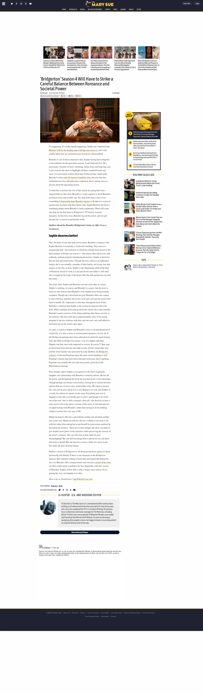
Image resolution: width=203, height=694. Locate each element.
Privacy (82, 613)
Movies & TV (73, 9)
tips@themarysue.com (82, 479)
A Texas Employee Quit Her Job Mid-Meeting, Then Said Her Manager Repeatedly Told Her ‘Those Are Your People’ (149, 235)
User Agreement (116, 613)
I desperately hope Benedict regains (74, 201)
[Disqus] (80, 570)
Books (82, 9)
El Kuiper (45, 93)
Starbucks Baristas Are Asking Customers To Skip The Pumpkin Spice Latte (147, 194)
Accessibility (105, 613)
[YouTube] (30, 5)
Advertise (75, 613)
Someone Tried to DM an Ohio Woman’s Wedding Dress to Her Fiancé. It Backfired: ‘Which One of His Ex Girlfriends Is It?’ (54, 64)
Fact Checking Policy (92, 616)
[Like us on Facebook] (16, 5)
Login (197, 3)
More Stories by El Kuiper (79, 532)
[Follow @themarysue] (12, 5)
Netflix (61, 486)
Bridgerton (54, 486)
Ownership (104, 616)
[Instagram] (21, 5)
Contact (113, 616)
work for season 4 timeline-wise (77, 177)
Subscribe (186, 3)
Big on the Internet (95, 9)
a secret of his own (102, 462)
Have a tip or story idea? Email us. (146, 265)
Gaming (123, 9)
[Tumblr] (26, 5)
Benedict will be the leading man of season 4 (73, 150)
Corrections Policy (148, 613)
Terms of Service (93, 613)
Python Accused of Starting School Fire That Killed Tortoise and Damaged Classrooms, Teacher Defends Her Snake (145, 134)
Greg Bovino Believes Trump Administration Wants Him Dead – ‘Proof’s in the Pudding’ (148, 183)
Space (115, 9)
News (64, 9)
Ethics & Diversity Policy (132, 613)
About (131, 9)
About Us (67, 613)
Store (139, 9)
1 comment (115, 93)
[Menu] (3, 3)
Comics (107, 9)
